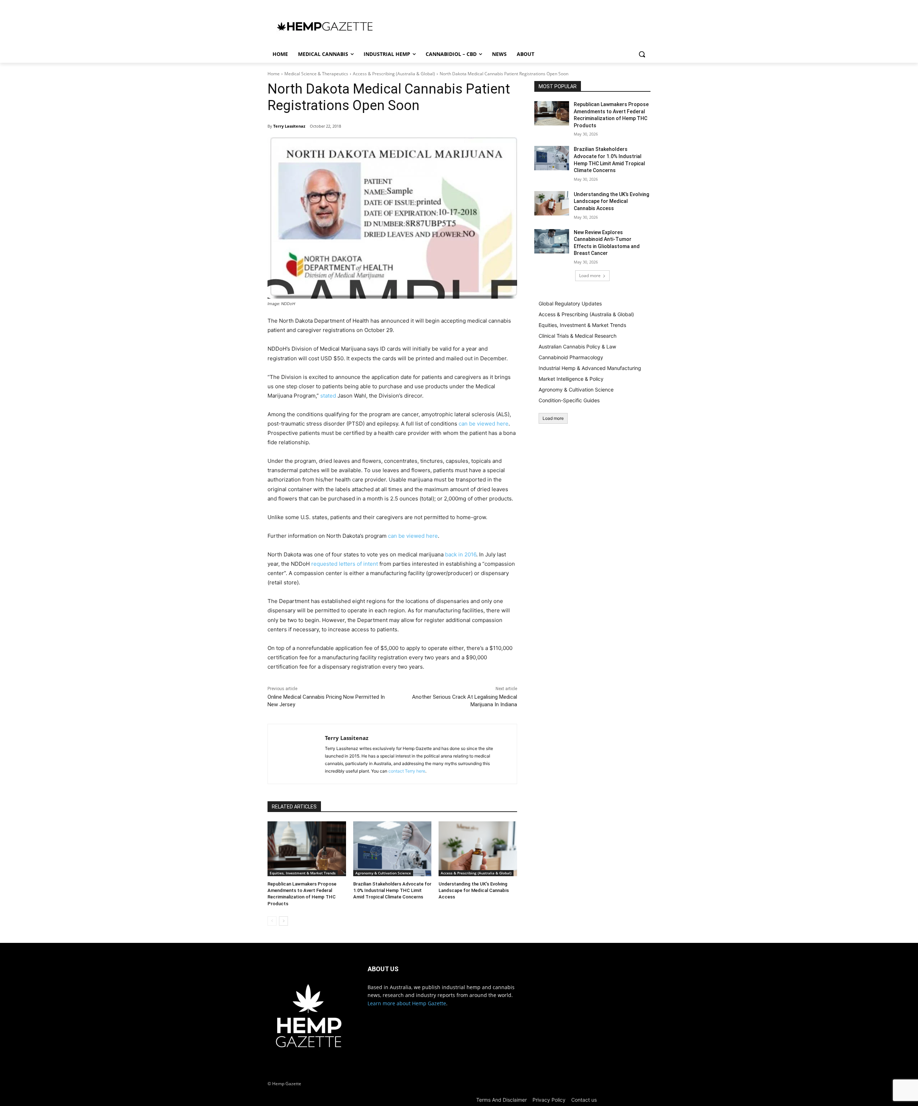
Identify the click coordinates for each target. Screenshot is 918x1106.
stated (328, 395)
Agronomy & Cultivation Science (383, 872)
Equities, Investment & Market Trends (303, 872)
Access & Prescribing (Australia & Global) (394, 74)
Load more (590, 275)
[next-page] (283, 921)
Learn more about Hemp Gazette (407, 1003)
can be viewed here (483, 423)
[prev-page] (272, 921)
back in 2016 (460, 554)
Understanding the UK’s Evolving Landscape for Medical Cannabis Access (474, 890)
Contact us (584, 1100)
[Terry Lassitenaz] (296, 754)
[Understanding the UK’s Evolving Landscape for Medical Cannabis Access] (478, 848)
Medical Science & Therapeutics (316, 74)
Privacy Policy (549, 1100)
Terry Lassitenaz (289, 126)
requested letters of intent (344, 563)
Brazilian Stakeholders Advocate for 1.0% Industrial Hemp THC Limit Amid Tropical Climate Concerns (392, 890)
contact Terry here (406, 771)
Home (274, 74)
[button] (641, 54)
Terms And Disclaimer (501, 1100)
